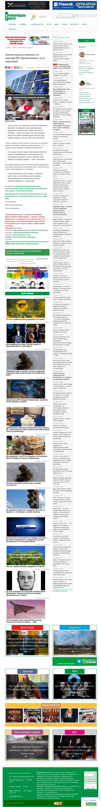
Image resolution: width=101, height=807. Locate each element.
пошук (86, 40)
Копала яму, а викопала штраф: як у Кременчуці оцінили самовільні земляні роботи (62, 539)
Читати (86, 123)
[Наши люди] (27, 671)
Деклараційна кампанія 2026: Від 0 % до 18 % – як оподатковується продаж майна (62, 57)
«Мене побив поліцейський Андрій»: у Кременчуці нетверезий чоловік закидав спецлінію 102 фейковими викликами (62, 551)
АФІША (64, 24)
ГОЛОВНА (12, 24)
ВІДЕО (56, 24)
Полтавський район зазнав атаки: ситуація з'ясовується (23, 484)
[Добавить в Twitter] (18, 67)
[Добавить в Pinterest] (15, 67)
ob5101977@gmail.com (16, 780)
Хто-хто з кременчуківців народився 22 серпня (25, 566)
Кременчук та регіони (26, 47)
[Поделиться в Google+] (9, 67)
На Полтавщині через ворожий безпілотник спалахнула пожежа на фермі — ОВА (24, 621)
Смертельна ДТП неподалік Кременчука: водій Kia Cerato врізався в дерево (27, 401)
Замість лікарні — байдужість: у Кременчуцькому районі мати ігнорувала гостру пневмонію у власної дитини (62, 222)
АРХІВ (84, 24)
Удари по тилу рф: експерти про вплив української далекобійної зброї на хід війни (62, 563)
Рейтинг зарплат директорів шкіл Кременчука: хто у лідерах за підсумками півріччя (62, 376)
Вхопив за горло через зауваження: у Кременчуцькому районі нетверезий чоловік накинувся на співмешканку (62, 447)
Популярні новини (64, 37)
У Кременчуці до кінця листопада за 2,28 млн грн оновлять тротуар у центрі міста (61, 173)
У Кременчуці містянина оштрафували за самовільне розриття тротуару (62, 572)
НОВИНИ (23, 24)
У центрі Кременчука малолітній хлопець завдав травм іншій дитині (61, 82)
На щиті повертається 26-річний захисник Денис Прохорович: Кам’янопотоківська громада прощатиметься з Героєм (25, 593)
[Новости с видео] (75, 671)
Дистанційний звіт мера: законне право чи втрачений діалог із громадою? (23, 345)
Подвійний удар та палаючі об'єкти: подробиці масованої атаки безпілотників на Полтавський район (25, 373)
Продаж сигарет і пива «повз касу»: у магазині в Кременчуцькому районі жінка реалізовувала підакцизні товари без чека (62, 583)
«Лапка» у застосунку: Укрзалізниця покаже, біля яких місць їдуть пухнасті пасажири (61, 278)
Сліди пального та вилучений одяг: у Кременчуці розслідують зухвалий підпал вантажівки (62, 162)
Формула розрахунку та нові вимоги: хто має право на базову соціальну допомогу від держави (62, 435)
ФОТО (49, 24)
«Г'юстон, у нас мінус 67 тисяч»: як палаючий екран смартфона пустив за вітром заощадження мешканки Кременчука (62, 460)
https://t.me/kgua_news (21, 235)
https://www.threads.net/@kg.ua (24, 237)
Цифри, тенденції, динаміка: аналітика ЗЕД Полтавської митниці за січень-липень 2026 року (62, 481)
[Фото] (75, 732)
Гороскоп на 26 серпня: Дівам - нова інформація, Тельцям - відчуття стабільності (62, 386)
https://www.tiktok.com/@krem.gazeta (25, 244)
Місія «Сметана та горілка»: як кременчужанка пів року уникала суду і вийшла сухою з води (62, 500)
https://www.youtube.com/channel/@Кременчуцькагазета (27, 241)
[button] (9, 643)
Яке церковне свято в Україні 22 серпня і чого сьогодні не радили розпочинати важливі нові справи (62, 396)
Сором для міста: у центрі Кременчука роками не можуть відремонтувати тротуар (27, 750)
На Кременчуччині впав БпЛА (74, 648)
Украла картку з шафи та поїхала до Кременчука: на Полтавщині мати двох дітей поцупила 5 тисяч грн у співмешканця (62, 266)
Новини (15, 47)
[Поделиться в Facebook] (6, 67)
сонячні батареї (42, 259)
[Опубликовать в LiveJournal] (12, 67)
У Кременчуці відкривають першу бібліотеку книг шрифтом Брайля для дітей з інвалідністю (62, 233)
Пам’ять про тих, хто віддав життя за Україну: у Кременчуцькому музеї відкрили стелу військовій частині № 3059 (61, 527)
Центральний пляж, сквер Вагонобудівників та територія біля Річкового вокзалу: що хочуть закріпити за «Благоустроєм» (62, 364)
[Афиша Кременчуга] (51, 705)
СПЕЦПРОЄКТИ (37, 24)
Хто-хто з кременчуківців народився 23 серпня (25, 319)
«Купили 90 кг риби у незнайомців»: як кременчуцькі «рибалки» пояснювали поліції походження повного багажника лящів (61, 409)
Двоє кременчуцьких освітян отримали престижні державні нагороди (62, 490)
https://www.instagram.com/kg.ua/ (26, 232)
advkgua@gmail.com (16, 796)
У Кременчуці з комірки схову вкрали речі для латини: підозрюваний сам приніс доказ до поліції (62, 47)
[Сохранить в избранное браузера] (21, 67)
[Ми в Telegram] (74, 661)
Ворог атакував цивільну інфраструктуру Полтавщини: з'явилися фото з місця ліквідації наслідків (62, 125)
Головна (8, 47)
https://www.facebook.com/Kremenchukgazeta (31, 230)
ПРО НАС (12, 29)
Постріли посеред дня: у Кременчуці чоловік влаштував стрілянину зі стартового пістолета (61, 198)
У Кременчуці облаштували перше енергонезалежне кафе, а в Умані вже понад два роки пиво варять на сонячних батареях (26, 188)
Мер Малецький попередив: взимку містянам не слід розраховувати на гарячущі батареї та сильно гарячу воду (26, 196)
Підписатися (91, 804)
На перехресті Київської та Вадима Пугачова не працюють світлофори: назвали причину (25, 511)
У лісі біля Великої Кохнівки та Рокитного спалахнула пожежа (62, 136)
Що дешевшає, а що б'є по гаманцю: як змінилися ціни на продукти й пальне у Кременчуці (26, 457)
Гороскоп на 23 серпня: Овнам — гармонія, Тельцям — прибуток (62, 102)
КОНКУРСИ (74, 24)
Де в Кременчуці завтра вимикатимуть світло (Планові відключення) (62, 152)
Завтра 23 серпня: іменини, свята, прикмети (62, 144)
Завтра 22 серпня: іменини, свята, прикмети (62, 419)
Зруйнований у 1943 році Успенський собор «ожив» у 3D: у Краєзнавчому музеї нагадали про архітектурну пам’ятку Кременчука (27, 429)
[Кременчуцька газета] (15, 16)
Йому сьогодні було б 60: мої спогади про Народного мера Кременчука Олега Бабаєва (86, 68)
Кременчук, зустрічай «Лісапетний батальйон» (61, 426)
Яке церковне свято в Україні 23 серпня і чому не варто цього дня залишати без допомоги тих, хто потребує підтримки (62, 113)
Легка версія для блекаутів (65, 17)
